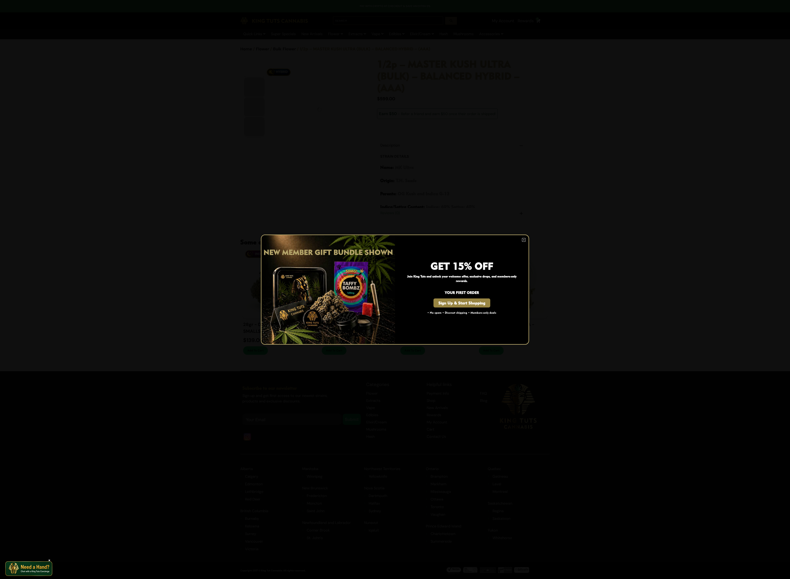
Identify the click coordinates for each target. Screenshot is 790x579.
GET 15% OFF (462, 266)
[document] (395, 289)
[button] (524, 240)
